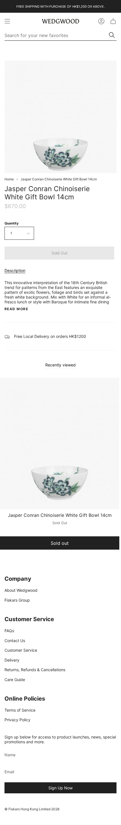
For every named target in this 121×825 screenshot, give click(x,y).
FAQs (9, 630)
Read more (16, 309)
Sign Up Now (60, 787)
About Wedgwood (21, 590)
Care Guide (15, 679)
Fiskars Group (17, 600)
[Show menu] (7, 21)
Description (15, 270)
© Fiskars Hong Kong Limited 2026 (32, 809)
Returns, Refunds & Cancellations (35, 669)
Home (9, 179)
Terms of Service (20, 710)
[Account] (101, 21)
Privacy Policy (17, 719)
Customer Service (21, 650)
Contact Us (15, 640)
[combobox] (57, 35)
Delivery (12, 660)
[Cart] (113, 21)
